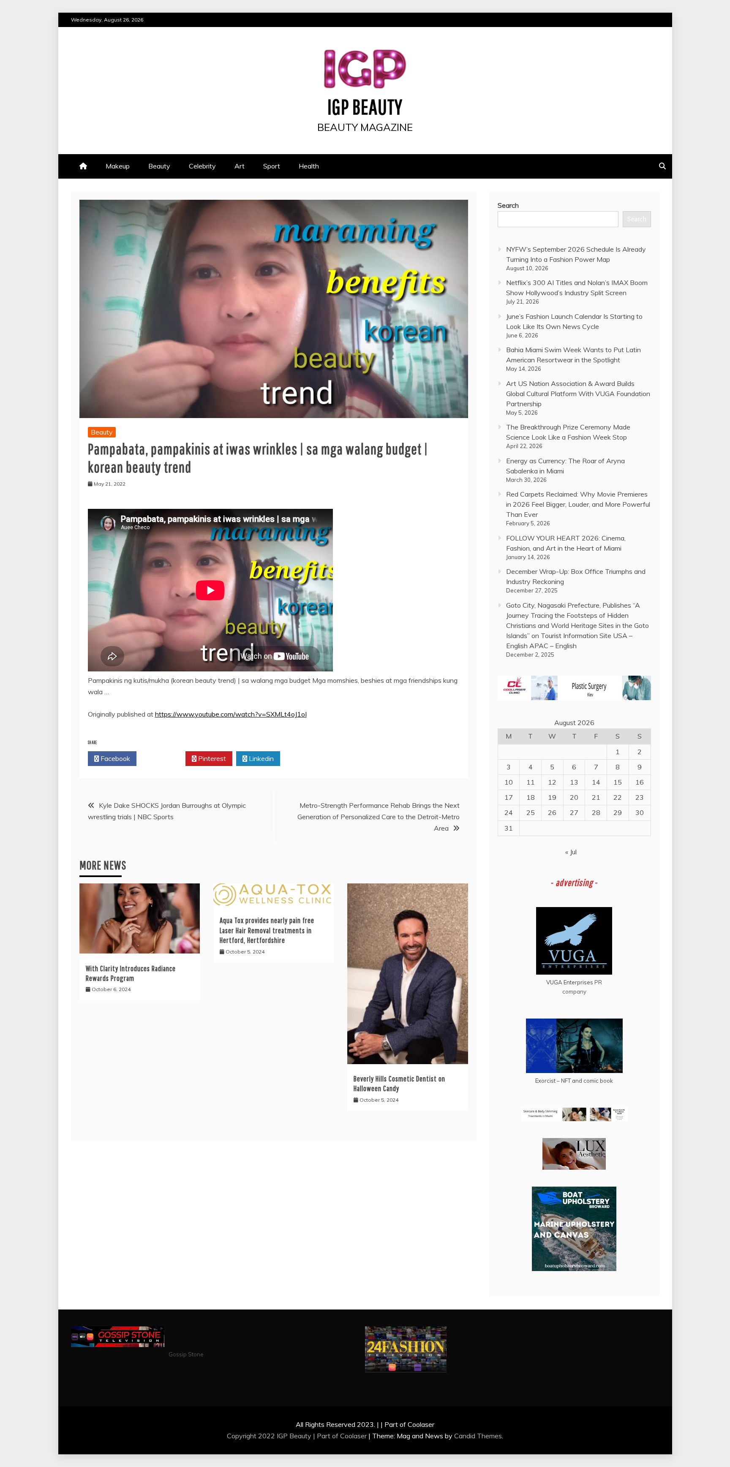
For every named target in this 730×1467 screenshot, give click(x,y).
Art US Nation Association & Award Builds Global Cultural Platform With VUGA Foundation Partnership (578, 393)
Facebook (114, 758)
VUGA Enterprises (569, 982)
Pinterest (211, 758)
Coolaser (353, 1436)
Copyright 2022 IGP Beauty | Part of (283, 1436)
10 (508, 782)
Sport (271, 166)
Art (239, 166)
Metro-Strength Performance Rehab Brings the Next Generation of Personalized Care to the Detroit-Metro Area (378, 816)
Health (309, 166)
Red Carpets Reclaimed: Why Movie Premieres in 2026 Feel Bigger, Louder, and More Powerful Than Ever (578, 504)
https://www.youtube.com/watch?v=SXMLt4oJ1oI (231, 714)
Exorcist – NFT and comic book (574, 1080)
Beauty (159, 166)
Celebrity (202, 166)
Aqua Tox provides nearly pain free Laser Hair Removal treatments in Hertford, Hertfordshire (267, 930)
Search (508, 205)
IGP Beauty (365, 106)
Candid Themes (478, 1436)
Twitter (163, 758)
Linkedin (260, 758)
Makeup (118, 166)
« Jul (571, 852)
